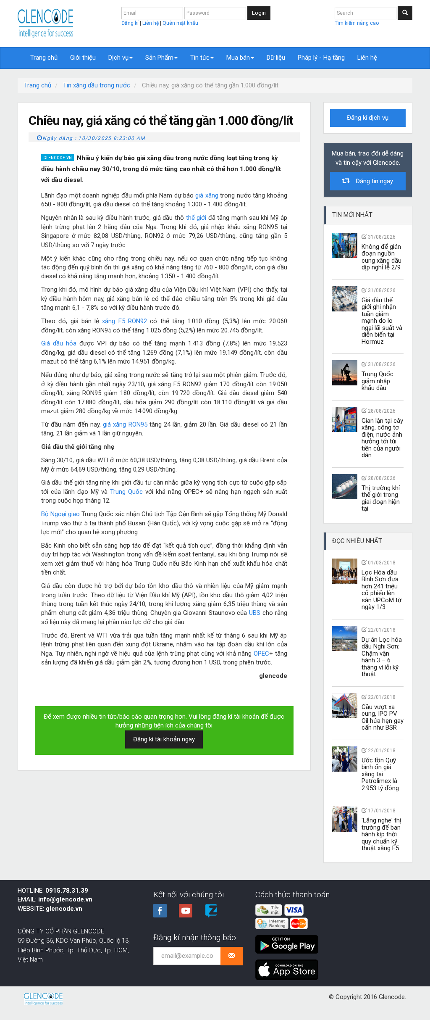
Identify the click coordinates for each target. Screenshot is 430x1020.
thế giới (196, 217)
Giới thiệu (83, 57)
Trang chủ (44, 57)
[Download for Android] (288, 941)
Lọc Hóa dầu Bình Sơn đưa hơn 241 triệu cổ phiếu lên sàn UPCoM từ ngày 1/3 (381, 590)
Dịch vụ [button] (118, 57)
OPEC (261, 653)
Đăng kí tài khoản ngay (164, 739)
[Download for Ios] (286, 966)
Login (259, 13)
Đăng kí (130, 23)
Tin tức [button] (200, 57)
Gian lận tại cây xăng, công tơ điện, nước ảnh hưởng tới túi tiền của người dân (382, 438)
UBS (254, 613)
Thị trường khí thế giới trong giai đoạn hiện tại (381, 498)
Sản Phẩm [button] (159, 57)
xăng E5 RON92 (124, 321)
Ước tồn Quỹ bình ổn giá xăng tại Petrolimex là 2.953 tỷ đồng (380, 774)
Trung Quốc (126, 492)
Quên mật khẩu (180, 23)
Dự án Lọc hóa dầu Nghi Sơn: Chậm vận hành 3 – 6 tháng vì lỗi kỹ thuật (382, 657)
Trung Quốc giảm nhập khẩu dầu (377, 381)
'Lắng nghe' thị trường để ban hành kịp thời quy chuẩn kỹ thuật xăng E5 (381, 834)
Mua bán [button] (238, 57)
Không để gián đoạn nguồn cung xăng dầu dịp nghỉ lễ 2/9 (381, 257)
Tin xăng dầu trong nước (96, 85)
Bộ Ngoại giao (60, 514)
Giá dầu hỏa (58, 343)
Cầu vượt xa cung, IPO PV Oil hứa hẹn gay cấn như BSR (383, 717)
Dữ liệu (276, 57)
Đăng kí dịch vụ (367, 117)
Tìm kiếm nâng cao (357, 23)
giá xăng (206, 195)
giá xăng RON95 (125, 424)
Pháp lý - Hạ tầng (321, 57)
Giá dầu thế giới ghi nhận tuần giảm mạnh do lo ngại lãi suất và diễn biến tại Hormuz (382, 320)
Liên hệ (151, 23)
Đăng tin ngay (371, 181)
